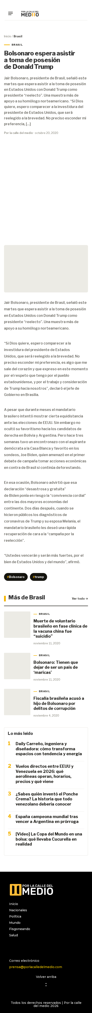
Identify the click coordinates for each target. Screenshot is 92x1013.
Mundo (15, 923)
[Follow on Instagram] (12, 947)
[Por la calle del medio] (30, 13)
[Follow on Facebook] (21, 947)
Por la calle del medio (18, 133)
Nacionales (18, 910)
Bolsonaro (16, 577)
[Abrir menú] (12, 13)
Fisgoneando (19, 929)
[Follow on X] (30, 947)
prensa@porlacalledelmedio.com (35, 967)
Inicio (7, 36)
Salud (13, 935)
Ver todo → (80, 598)
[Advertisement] (46, 194)
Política (15, 916)
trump (38, 577)
